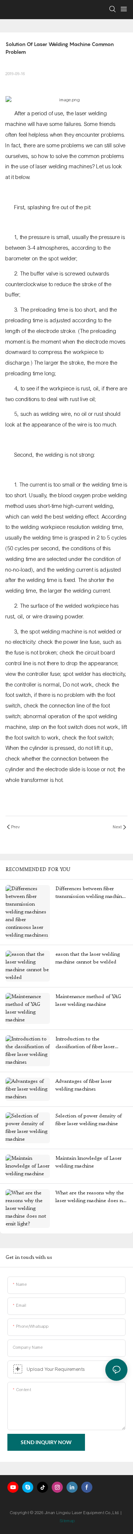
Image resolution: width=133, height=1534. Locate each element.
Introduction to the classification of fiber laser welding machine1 (85, 1043)
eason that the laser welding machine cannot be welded (87, 958)
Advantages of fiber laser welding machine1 (83, 1085)
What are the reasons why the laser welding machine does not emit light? (91, 1197)
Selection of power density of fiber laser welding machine (88, 1119)
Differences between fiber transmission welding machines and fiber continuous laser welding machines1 (91, 893)
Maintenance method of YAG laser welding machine (88, 1000)
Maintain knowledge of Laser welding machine (88, 1162)
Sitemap (67, 1520)
